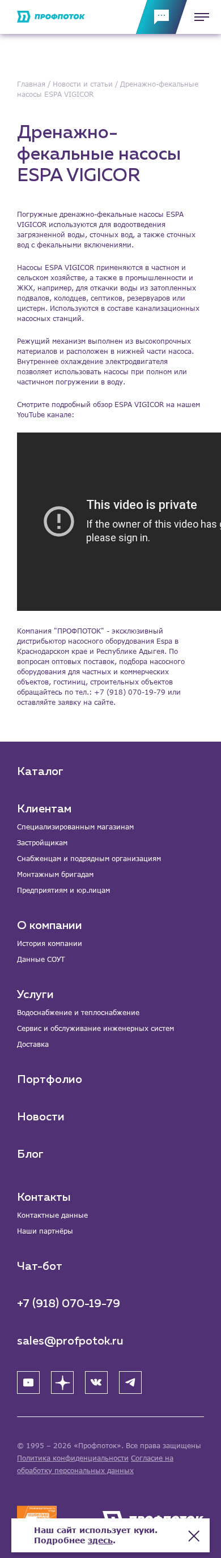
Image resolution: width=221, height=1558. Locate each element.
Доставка (33, 1044)
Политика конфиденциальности (73, 1458)
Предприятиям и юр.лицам (63, 890)
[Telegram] (130, 1382)
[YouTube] (28, 1382)
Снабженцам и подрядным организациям (89, 858)
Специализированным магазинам (75, 827)
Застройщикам (42, 842)
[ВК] (96, 1382)
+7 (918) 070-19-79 (68, 1303)
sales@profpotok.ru (70, 1341)
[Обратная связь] (161, 17)
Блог (30, 1154)
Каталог (40, 771)
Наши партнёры (45, 1231)
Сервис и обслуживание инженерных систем (95, 1028)
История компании (49, 943)
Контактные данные (52, 1215)
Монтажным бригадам (55, 874)
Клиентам (44, 809)
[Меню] (198, 17)
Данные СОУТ (41, 959)
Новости (41, 1117)
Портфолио (49, 1079)
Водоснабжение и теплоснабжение (78, 1012)
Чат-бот (39, 1266)
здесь (100, 1540)
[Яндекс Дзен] (62, 1382)
